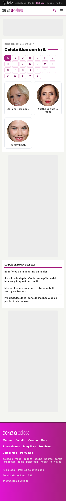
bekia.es (8, 458)
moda (18, 458)
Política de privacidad (31, 469)
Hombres (45, 446)
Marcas (7, 440)
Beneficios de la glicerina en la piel (25, 271)
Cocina (50, 3)
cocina (38, 458)
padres (48, 458)
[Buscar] (54, 10)
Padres (59, 3)
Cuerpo (33, 440)
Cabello (20, 440)
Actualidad (20, 3)
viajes (57, 461)
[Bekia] (8, 3)
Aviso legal (9, 469)
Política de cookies (14, 475)
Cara (44, 440)
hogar (44, 461)
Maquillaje (29, 446)
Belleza (40, 3)
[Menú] (61, 10)
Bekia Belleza (11, 44)
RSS (30, 475)
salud (21, 461)
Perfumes (26, 452)
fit (51, 461)
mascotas (10, 461)
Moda (31, 3)
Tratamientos (11, 446)
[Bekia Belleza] (12, 10)
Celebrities (25, 44)
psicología (32, 461)
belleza (28, 458)
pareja (58, 458)
